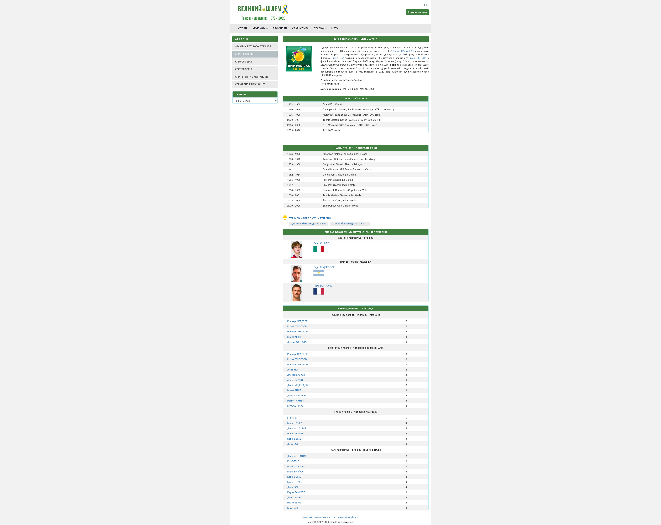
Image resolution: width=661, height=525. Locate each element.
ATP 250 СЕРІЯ (243, 69)
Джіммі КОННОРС (297, 341)
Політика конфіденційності (345, 517)
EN (423, 5)
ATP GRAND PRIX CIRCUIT (250, 84)
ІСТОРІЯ (242, 28)
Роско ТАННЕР (295, 400)
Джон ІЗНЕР (294, 497)
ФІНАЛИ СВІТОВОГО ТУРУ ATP (253, 46)
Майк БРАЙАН (295, 471)
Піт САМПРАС (295, 405)
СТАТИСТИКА (300, 28)
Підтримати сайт (417, 12)
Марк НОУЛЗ (294, 423)
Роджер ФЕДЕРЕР (297, 321)
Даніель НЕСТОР (297, 428)
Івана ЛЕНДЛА (418, 57)
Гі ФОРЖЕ (293, 418)
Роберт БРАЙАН (296, 466)
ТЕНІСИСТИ (280, 28)
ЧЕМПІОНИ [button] (259, 28)
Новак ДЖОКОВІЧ (297, 326)
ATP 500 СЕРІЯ (243, 61)
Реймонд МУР (295, 502)
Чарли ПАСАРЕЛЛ (403, 51)
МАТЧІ (335, 28)
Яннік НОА (338, 57)
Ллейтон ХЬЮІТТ (297, 374)
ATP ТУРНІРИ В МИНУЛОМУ (251, 76)
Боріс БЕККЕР (295, 438)
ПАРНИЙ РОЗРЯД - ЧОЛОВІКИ (349, 224)
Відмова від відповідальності (316, 517)
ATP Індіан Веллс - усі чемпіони (310, 218)
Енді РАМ (292, 507)
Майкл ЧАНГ (294, 336)
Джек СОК (292, 443)
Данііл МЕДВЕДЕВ (297, 385)
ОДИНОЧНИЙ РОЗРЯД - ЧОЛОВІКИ (309, 224)
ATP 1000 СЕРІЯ (244, 54)
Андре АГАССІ (295, 380)
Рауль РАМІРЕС (296, 433)
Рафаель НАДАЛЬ (297, 331)
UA (427, 5)
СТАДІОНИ (320, 28)
